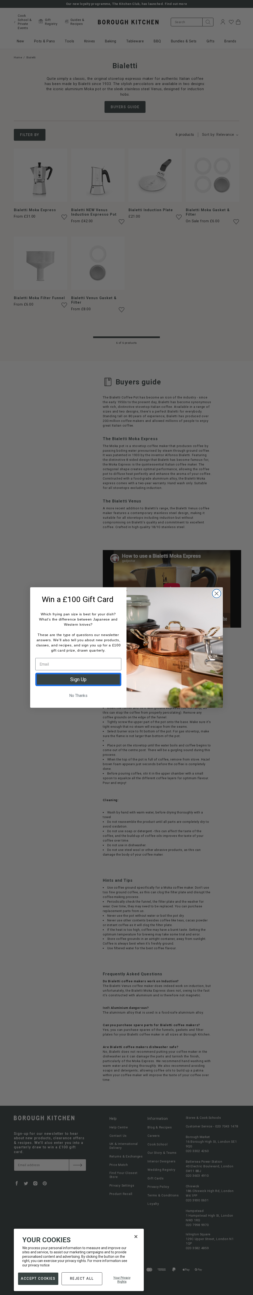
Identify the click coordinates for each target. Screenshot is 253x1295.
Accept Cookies (38, 1278)
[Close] (135, 1236)
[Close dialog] (216, 593)
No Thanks (78, 695)
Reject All (82, 1278)
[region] (79, 1260)
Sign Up (78, 679)
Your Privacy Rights (121, 1279)
